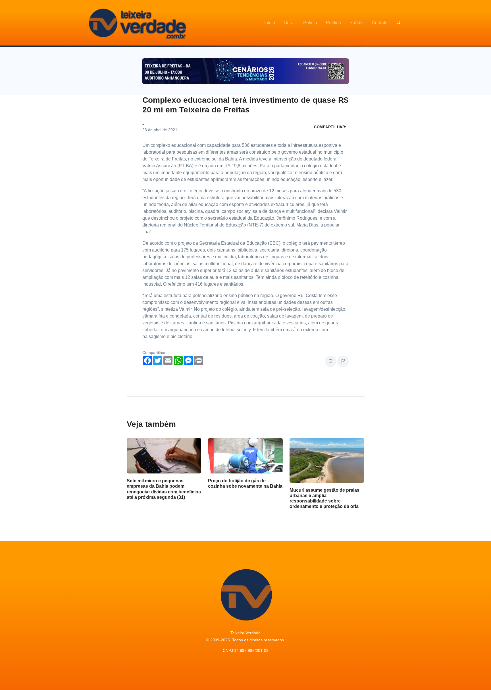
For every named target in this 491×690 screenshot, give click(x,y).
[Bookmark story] (330, 361)
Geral (289, 22)
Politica (333, 22)
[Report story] (343, 361)
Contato (380, 22)
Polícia (310, 22)
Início (269, 22)
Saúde (356, 22)
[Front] (136, 23)
